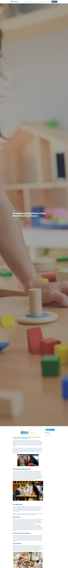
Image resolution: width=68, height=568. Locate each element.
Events (14, 210)
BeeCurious (25, 448)
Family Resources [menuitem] (41, 1)
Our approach (15, 506)
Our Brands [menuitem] (47, 1)
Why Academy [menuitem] (31, 1)
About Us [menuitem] (36, 1)
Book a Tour (54, 1)
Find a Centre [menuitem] (26, 1)
